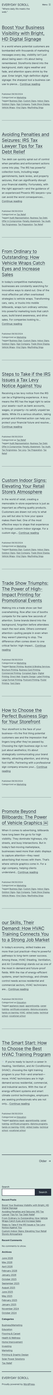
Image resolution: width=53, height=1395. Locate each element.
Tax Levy (22, 450)
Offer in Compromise (11, 221)
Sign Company (23, 104)
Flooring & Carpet (11, 1333)
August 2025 (8, 1287)
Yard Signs (15, 683)
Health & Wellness (11, 1338)
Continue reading (30, 84)
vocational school (17, 1016)
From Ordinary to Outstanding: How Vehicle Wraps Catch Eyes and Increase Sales (23, 263)
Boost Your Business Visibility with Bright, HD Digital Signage (23, 33)
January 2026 (9, 1275)
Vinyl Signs (21, 107)
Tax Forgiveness (9, 224)
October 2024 (9, 1313)
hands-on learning (10, 1012)
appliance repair (16, 1006)
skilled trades (32, 1012)
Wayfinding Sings (35, 107)
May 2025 (7, 1296)
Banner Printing (16, 666)
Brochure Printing (10, 670)
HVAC (22, 1012)
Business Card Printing (29, 670)
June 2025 (7, 1292)
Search (5, 1187)
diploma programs (38, 1009)
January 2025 (9, 1304)
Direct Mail (15, 676)
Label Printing (43, 676)
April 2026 (7, 1266)
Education (21, 1002)
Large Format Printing (12, 680)
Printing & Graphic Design (15, 1354)
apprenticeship (32, 1006)
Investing (6, 1346)
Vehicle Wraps (8, 107)
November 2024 (10, 1308)
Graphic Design (28, 676)
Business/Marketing (12, 1325)
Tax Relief (21, 214)
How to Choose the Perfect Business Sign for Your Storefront (25, 715)
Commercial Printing (11, 673)
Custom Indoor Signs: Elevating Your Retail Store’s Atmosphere (24, 486)
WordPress (29, 1384)
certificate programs (19, 1009)
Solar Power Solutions (13, 1359)
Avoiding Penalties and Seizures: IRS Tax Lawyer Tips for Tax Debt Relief (23, 1213)
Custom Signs (29, 101)
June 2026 (7, 1258)
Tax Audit (45, 221)
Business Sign (15, 101)
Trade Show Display (40, 104)
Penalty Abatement (31, 221)
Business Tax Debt (38, 218)
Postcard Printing (31, 680)
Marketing (21, 97)
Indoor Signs (43, 101)
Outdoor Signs (8, 104)
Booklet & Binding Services (37, 666)
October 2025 (9, 1279)
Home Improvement (12, 1342)
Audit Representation (19, 218)
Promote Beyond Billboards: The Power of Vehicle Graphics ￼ (25, 817)
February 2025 (9, 1300)
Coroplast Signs (29, 673)
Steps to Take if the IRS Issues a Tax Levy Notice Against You (26, 379)
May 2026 (7, 1262)
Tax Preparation (25, 224)
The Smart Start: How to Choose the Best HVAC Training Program (26, 1048)
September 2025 (10, 1283)
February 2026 (9, 1270)
